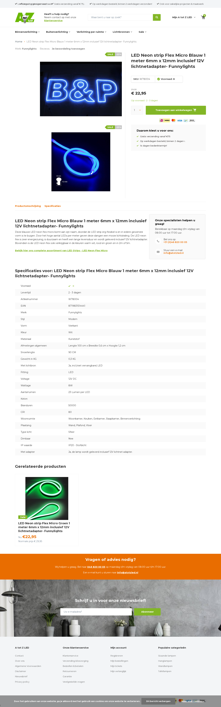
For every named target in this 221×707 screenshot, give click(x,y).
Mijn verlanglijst (118, 671)
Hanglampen (165, 661)
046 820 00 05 (96, 566)
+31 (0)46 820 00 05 (175, 242)
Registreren (116, 655)
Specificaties (52, 206)
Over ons (19, 661)
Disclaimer (20, 671)
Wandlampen (165, 666)
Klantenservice (70, 655)
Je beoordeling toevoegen (68, 48)
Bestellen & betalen (73, 666)
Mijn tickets (116, 666)
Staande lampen (167, 655)
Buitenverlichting (57, 31)
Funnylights (29, 48)
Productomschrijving (28, 206)
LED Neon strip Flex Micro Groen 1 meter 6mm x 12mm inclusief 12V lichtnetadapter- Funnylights (44, 527)
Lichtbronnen (121, 31)
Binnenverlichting (26, 31)
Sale (141, 31)
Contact (19, 655)
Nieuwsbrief (21, 676)
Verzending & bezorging (75, 661)
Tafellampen (164, 671)
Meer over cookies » (193, 701)
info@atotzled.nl (174, 253)
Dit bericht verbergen (158, 701)
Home (18, 41)
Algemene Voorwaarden (28, 666)
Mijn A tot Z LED (182, 17)
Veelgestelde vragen (74, 681)
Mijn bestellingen (119, 661)
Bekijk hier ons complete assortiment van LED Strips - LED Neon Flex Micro (61, 250)
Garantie (67, 676)
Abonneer (147, 611)
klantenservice (53, 20)
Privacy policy (22, 681)
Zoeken (157, 17)
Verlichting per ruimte (90, 31)
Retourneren (69, 671)
